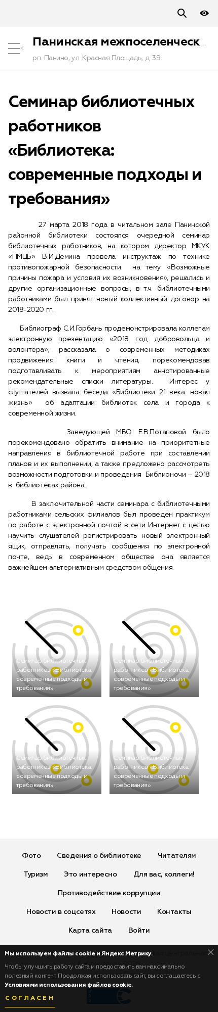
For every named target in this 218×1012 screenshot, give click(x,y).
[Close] (210, 952)
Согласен (30, 998)
